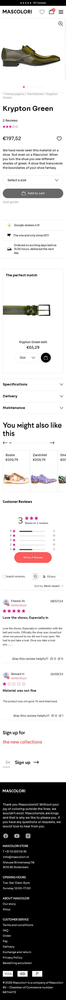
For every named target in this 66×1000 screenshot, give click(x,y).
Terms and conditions (18, 925)
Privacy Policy (12, 957)
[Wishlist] (42, 12)
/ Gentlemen (34, 94)
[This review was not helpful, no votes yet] (59, 659)
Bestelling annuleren (17, 963)
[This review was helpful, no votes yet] (51, 659)
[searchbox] (17, 576)
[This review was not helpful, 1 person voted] (60, 716)
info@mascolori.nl (16, 857)
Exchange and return (17, 952)
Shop (6, 909)
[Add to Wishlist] (59, 139)
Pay (5, 941)
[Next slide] (52, 442)
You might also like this (32, 429)
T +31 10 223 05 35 (15, 851)
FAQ (5, 930)
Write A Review (33, 557)
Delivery (8, 946)
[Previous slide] (5, 442)
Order (7, 935)
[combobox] (48, 586)
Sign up (22, 762)
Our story (9, 904)
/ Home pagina (14, 94)
